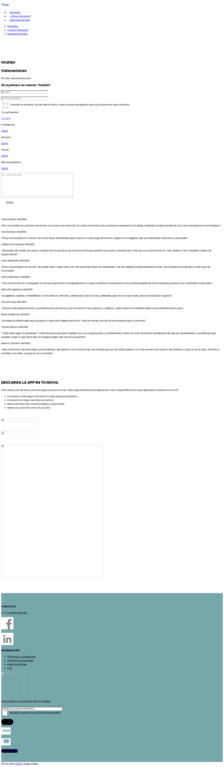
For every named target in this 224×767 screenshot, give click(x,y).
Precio (5, 150)
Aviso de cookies (17, 664)
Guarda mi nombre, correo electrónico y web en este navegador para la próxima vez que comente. (70, 104)
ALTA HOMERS (9, 751)
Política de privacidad (20, 660)
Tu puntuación (9, 112)
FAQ (9, 668)
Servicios (15, 12)
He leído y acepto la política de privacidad (35, 712)
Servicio (6, 137)
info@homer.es (17, 613)
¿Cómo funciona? (20, 16)
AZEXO (19, 764)
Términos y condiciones (21, 656)
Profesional (8, 125)
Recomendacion (11, 162)
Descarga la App (20, 20)
